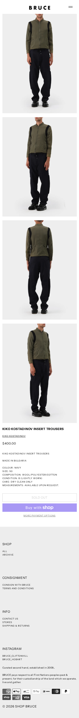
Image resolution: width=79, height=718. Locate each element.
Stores (7, 622)
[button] (39, 63)
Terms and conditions (18, 588)
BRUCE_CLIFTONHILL (15, 655)
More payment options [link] (39, 515)
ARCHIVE (8, 554)
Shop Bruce (26, 706)
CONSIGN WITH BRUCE (16, 584)
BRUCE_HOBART (12, 659)
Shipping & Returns (16, 625)
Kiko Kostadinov (14, 436)
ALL (4, 551)
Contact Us (10, 618)
